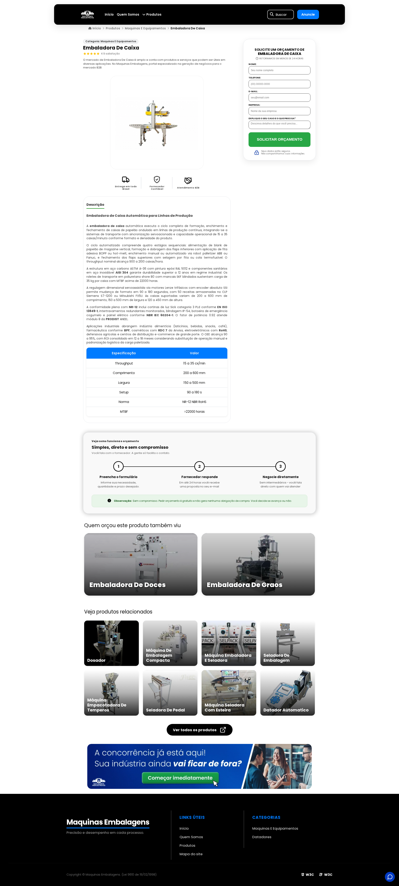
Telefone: (255, 77)
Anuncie (308, 14)
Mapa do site (191, 853)
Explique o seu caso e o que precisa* (272, 118)
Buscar (281, 14)
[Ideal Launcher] (199, 766)
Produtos (153, 14)
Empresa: (254, 105)
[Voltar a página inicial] (87, 14)
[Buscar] (271, 14)
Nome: (252, 64)
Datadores (261, 836)
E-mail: (253, 91)
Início (109, 14)
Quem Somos (128, 14)
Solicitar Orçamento (279, 139)
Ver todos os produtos (195, 729)
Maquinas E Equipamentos (275, 828)
